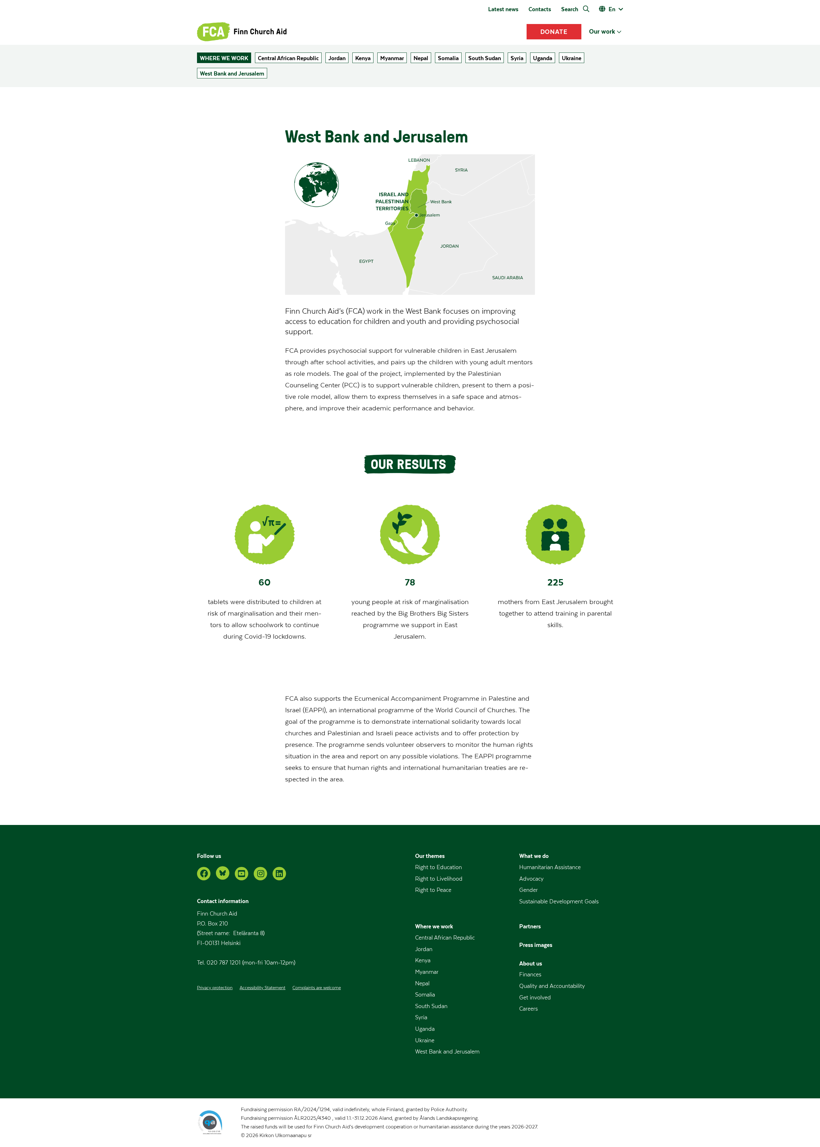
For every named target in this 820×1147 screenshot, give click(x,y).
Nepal (421, 58)
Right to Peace (433, 890)
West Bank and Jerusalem (232, 73)
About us (530, 963)
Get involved (535, 997)
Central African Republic (288, 58)
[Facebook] (203, 873)
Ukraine (571, 58)
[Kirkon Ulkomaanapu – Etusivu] (242, 31)
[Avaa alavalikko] (619, 31)
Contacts (540, 9)
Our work (602, 31)
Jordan (337, 58)
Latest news (503, 9)
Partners (530, 926)
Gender (528, 890)
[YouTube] (241, 873)
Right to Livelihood (439, 879)
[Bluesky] (222, 873)
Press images (535, 944)
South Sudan (484, 58)
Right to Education (438, 867)
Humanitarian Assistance (550, 867)
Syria (517, 58)
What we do (534, 855)
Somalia (448, 58)
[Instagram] (260, 873)
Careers (528, 1009)
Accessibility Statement (262, 987)
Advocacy (531, 879)
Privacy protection (215, 987)
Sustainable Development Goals (559, 901)
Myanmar (392, 58)
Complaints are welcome (316, 987)
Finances (530, 974)
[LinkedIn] (279, 873)
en (612, 9)
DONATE (554, 31)
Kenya (363, 58)
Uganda (542, 58)
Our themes (430, 855)
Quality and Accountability (552, 986)
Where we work (224, 58)
